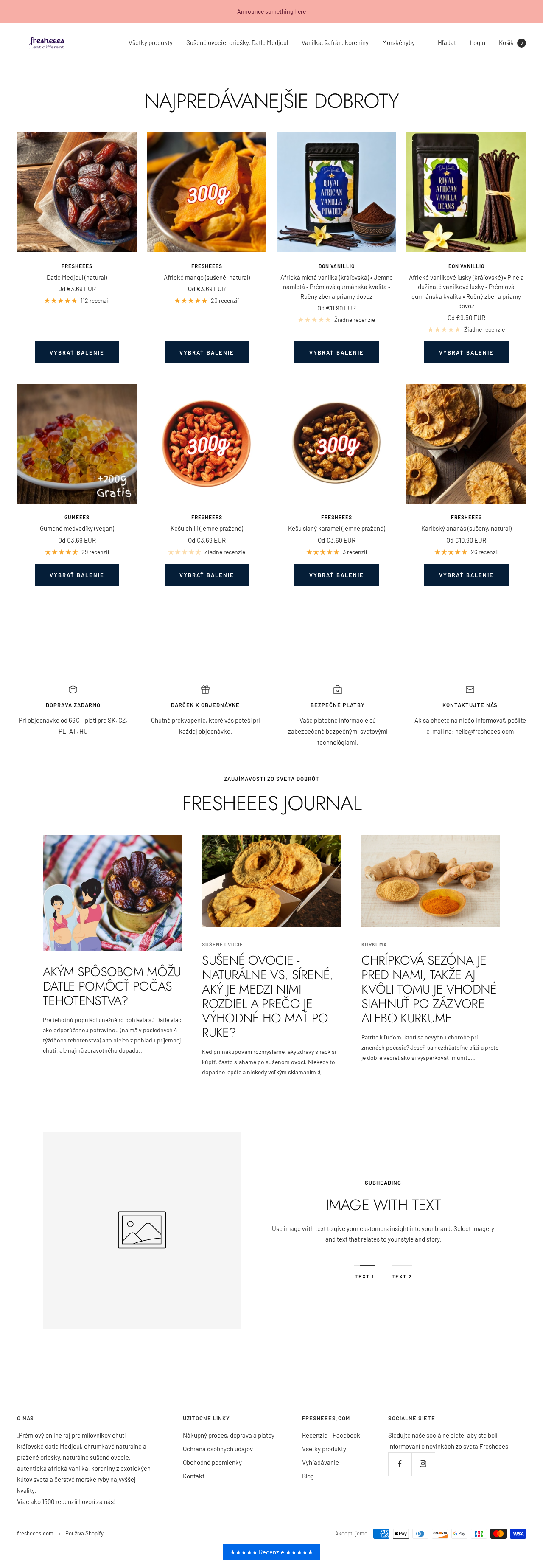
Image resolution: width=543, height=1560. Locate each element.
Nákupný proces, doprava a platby (228, 1435)
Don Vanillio (337, 266)
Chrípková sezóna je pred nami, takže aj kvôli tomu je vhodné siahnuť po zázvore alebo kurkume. (429, 989)
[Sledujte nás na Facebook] (399, 1464)
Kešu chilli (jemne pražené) (207, 528)
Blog (308, 1476)
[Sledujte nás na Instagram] (423, 1464)
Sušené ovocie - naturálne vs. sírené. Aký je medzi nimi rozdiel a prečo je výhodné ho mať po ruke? (267, 996)
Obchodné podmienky (212, 1462)
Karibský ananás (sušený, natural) (466, 528)
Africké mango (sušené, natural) (207, 277)
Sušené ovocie (222, 944)
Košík (511, 42)
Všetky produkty (151, 42)
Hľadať (447, 42)
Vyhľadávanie (320, 1462)
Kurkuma (374, 944)
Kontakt (193, 1476)
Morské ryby (398, 42)
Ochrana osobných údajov (218, 1449)
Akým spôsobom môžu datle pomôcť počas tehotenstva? (112, 986)
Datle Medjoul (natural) (77, 277)
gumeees (77, 517)
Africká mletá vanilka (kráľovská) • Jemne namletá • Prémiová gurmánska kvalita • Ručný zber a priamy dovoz (336, 286)
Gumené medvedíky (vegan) (77, 528)
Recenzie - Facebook (331, 1435)
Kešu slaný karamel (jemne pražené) (336, 528)
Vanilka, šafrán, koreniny (335, 42)
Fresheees (77, 266)
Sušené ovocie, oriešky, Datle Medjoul (237, 42)
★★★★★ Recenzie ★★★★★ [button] (271, 1552)
